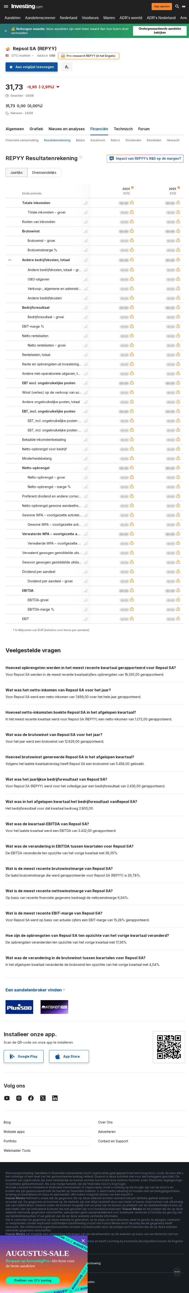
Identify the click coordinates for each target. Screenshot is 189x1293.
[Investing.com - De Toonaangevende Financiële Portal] (27, 6)
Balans (80, 140)
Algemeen (15, 129)
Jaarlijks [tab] (16, 172)
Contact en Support (113, 1141)
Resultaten (154, 140)
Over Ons (105, 1122)
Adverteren (106, 1132)
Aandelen (13, 18)
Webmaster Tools (17, 1150)
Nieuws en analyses (67, 129)
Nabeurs (16, 113)
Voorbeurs (90, 18)
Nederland (68, 18)
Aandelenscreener (40, 18)
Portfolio (10, 1141)
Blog (7, 1122)
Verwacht (173, 140)
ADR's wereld (131, 18)
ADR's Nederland (161, 18)
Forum (144, 129)
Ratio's (115, 140)
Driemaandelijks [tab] (44, 172)
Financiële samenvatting (22, 140)
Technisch (123, 129)
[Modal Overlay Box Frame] (44, 1264)
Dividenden (133, 140)
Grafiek (36, 129)
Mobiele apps (14, 1132)
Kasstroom (98, 140)
